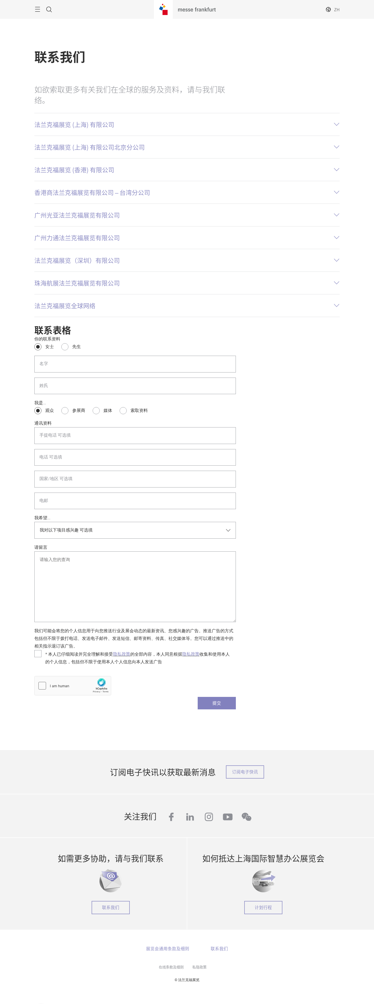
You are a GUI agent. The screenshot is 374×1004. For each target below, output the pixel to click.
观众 (49, 410)
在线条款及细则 (171, 966)
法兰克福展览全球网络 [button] (64, 305)
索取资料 (139, 410)
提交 (216, 703)
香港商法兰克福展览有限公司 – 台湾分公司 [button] (92, 192)
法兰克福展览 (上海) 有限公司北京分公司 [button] (89, 147)
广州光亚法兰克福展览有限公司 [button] (77, 215)
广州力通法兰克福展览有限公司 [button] (77, 237)
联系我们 (110, 907)
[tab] (187, 124)
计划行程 (263, 907)
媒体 (108, 410)
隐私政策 (121, 654)
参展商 (78, 410)
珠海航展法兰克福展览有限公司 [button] (77, 282)
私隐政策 (199, 966)
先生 (76, 346)
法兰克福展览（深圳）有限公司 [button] (77, 260)
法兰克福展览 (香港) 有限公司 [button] (74, 169)
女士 (49, 346)
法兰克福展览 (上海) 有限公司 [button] (74, 124)
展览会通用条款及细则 (167, 948)
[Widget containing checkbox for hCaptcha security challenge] (72, 685)
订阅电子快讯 (245, 772)
